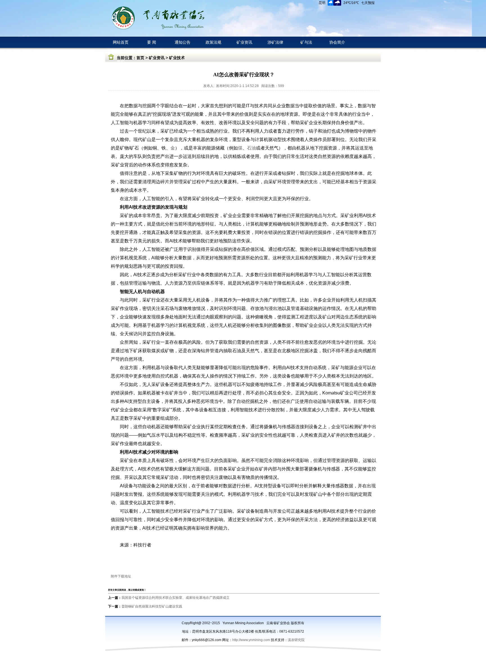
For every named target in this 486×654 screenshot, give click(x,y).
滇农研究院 (296, 640)
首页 (140, 57)
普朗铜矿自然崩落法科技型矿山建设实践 (152, 606)
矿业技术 (177, 57)
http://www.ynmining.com (251, 640)
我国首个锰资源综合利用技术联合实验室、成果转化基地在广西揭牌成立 (176, 598)
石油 (251, 148)
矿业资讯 (157, 57)
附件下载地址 (121, 576)
